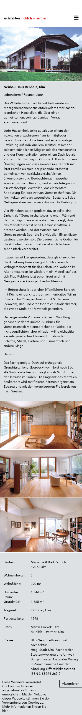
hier (5, 711)
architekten (25, 18)
